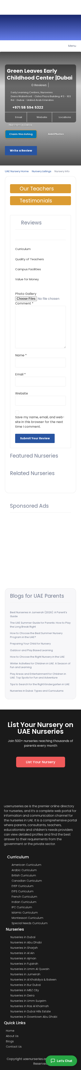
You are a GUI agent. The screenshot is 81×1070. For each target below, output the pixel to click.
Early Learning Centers (25, 92)
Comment (24, 303)
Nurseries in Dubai (20, 125)
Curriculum (23, 249)
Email (18, 117)
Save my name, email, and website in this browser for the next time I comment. (39, 422)
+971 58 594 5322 (27, 107)
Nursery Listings (41, 171)
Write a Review (21, 151)
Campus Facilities (28, 269)
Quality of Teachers (29, 259)
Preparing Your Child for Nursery (30, 643)
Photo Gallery (25, 293)
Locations (65, 117)
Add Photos (55, 134)
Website (42, 117)
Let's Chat (64, 1061)
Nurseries (46, 92)
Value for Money (27, 279)
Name (21, 355)
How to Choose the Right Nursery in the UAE (37, 657)
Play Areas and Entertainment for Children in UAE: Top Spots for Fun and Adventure (38, 676)
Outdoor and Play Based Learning (31, 650)
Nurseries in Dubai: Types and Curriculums (37, 691)
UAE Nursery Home (17, 171)
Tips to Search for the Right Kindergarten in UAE (40, 684)
